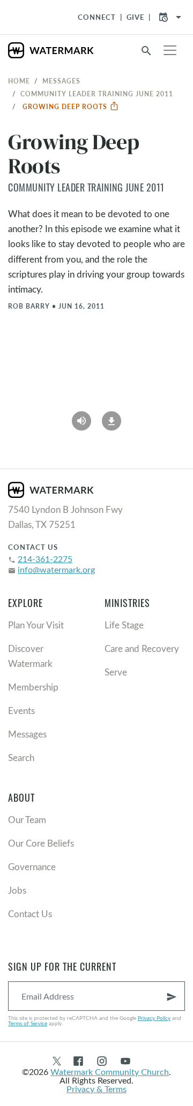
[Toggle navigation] (170, 50)
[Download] (111, 417)
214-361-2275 (45, 558)
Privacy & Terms (96, 1088)
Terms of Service (27, 1023)
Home (19, 80)
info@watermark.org (56, 569)
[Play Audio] (81, 417)
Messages (61, 80)
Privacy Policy (154, 1017)
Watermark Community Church (109, 1071)
